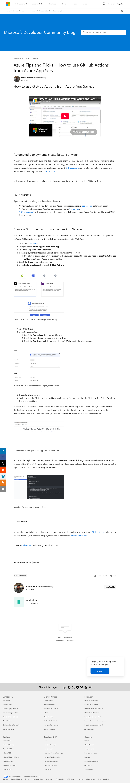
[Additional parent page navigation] (28, 11)
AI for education (89, 729)
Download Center (49, 705)
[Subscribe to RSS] (86, 687)
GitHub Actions (72, 167)
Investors (87, 757)
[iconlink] (19, 602)
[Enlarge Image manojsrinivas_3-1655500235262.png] (39, 430)
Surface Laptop (7, 705)
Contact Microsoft (16, 779)
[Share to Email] (90, 687)
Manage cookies (38, 779)
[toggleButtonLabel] (122, 11)
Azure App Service (51, 171)
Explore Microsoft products (11, 725)
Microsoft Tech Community (52, 757)
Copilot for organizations (10, 713)
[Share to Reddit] (77, 687)
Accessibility (88, 765)
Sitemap (5, 779)
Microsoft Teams (8, 761)
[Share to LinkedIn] (65, 687)
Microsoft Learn (48, 749)
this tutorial (74, 208)
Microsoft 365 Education (91, 713)
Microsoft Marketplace (51, 761)
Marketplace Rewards (50, 765)
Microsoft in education (91, 700)
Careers (86, 741)
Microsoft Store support (51, 709)
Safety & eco (71, 779)
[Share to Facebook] (69, 687)
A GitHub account (26, 212)
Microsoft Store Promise (51, 725)
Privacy (27, 779)
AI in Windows (7, 721)
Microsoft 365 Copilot (9, 765)
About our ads (90, 779)
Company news (89, 749)
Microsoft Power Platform (11, 757)
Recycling (80, 779)
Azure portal (32, 243)
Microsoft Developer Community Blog (51, 11)
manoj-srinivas (27, 77)
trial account (26, 545)
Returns (46, 713)
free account (87, 205)
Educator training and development (95, 721)
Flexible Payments (49, 729)
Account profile (48, 700)
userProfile (110, 587)
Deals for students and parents (93, 725)
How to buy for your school (92, 717)
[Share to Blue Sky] (81, 687)
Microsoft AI (7, 741)
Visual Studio (48, 769)
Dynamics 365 (7, 749)
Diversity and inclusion (91, 761)
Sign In (120, 4)
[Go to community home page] (8, 4)
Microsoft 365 (7, 753)
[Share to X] (73, 687)
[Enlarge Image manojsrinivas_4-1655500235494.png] (39, 487)
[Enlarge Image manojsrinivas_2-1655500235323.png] (39, 366)
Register (111, 4)
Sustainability (88, 769)
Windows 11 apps (8, 729)
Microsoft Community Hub (15, 11)
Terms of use (49, 779)
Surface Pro (6, 700)
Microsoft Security (8, 745)
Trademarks (60, 779)
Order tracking (48, 717)
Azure (34, 11)
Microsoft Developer (50, 745)
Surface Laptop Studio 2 (10, 709)
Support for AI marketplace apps (53, 753)
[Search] (104, 3)
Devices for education (91, 705)
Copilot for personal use (10, 717)
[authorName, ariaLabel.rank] (17, 79)
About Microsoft (89, 745)
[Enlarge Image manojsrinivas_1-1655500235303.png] (39, 294)
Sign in (100, 670)
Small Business (7, 769)
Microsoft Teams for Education (93, 709)
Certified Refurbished (50, 721)
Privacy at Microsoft (90, 753)
